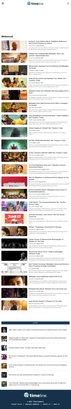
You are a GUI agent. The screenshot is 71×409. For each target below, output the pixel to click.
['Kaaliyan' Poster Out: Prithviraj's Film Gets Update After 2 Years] (14, 99)
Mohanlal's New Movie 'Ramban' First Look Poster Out (48, 289)
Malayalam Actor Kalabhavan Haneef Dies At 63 (45, 276)
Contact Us (46, 404)
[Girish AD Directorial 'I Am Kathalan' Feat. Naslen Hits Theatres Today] (14, 87)
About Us (57, 404)
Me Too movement (33, 181)
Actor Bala (31, 107)
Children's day (32, 70)
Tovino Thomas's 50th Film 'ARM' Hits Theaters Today (48, 153)
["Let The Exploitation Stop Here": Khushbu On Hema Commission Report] (14, 174)
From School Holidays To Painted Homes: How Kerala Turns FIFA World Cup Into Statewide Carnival (37, 366)
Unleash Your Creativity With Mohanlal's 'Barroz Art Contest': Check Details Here (46, 55)
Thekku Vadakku (33, 120)
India (30, 268)
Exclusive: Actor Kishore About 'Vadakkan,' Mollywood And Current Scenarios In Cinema (48, 42)
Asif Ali (30, 142)
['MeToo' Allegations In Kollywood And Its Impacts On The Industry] (14, 186)
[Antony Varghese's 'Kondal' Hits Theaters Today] (14, 137)
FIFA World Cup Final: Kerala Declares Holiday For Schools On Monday (31, 375)
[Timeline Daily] (35, 3)
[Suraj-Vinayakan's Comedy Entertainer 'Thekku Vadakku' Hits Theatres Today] (14, 124)
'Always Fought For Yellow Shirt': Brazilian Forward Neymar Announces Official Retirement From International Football (37, 339)
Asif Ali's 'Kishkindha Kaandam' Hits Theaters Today (47, 140)
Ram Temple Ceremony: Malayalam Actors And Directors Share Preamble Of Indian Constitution (49, 265)
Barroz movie (32, 58)
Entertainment (32, 219)
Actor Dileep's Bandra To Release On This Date (45, 301)
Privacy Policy (17, 404)
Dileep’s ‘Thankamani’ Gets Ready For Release (45, 227)
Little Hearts (32, 206)
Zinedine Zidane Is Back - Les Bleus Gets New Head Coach (27, 348)
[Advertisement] (35, 20)
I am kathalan (32, 82)
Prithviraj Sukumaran (34, 95)
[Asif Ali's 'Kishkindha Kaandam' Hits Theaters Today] (14, 149)
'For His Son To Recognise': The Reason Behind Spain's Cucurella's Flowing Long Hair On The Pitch (38, 357)
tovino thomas (32, 155)
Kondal (30, 130)
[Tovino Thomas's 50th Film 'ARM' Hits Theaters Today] (14, 161)
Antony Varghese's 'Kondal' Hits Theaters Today (46, 128)
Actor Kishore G (33, 45)
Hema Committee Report (35, 169)
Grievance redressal (32, 404)
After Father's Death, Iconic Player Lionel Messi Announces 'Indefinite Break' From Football (38, 330)
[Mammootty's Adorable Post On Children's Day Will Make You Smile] (14, 75)
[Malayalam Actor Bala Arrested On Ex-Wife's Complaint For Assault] (14, 112)
